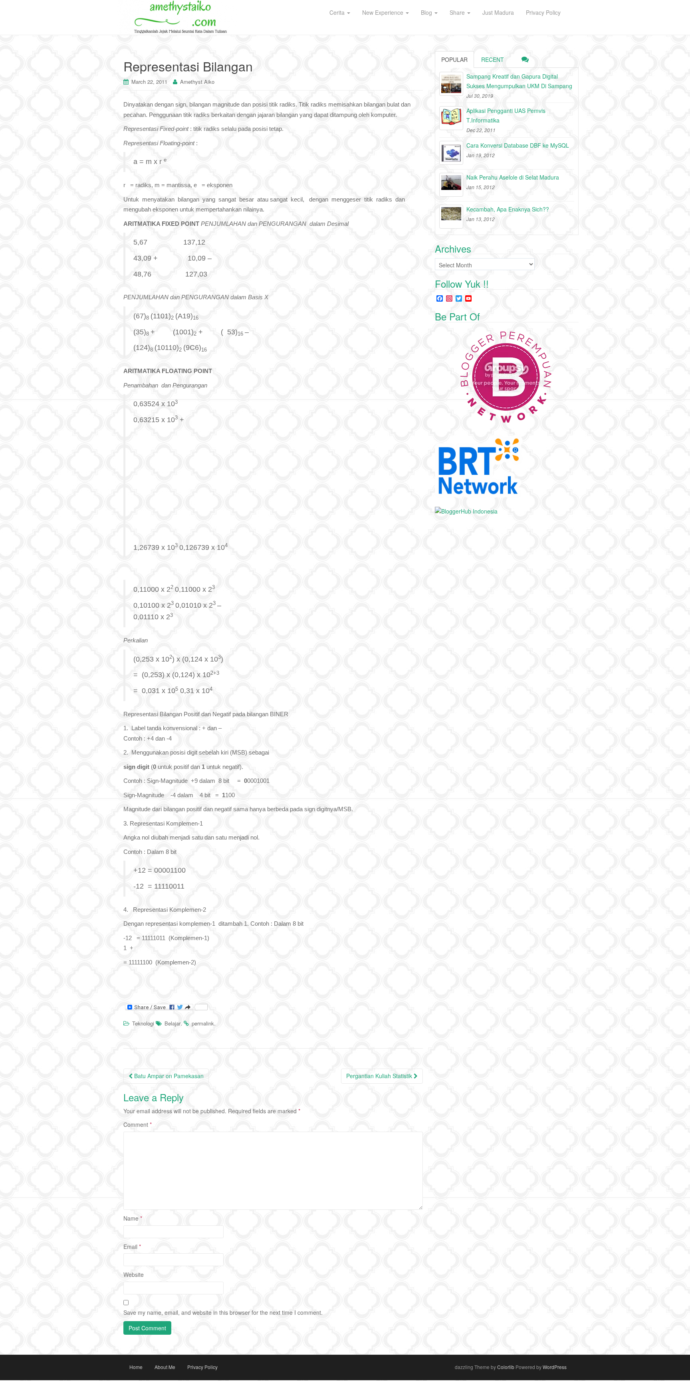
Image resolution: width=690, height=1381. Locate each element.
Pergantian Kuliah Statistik (380, 1076)
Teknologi (143, 1023)
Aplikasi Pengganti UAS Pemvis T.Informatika (505, 115)
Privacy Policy (202, 1366)
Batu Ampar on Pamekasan (168, 1076)
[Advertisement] (274, 486)
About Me (165, 1366)
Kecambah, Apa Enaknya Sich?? (507, 209)
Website (133, 1274)
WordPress (555, 1366)
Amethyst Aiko (197, 81)
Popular (454, 59)
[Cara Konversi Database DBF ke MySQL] (451, 153)
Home (136, 1366)
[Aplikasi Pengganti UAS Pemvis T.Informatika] (451, 118)
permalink (203, 1023)
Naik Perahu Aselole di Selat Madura (512, 177)
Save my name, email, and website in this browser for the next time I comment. (223, 1312)
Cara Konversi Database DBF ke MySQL (517, 145)
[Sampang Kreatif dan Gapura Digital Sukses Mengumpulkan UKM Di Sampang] (451, 84)
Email (132, 1247)
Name (132, 1218)
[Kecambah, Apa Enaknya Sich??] (451, 217)
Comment (137, 1124)
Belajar (172, 1023)
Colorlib (505, 1366)
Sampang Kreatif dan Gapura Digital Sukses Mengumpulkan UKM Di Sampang (519, 81)
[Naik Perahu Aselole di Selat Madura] (451, 185)
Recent (492, 59)
